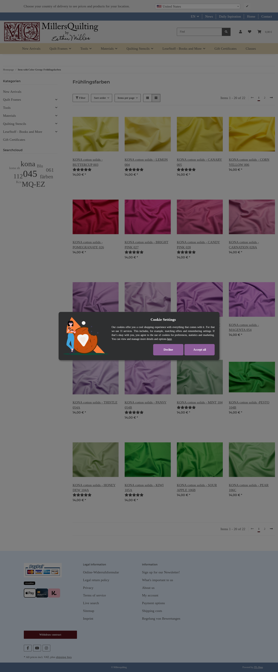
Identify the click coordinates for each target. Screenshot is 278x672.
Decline (168, 349)
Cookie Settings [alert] (163, 319)
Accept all (199, 349)
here (169, 339)
